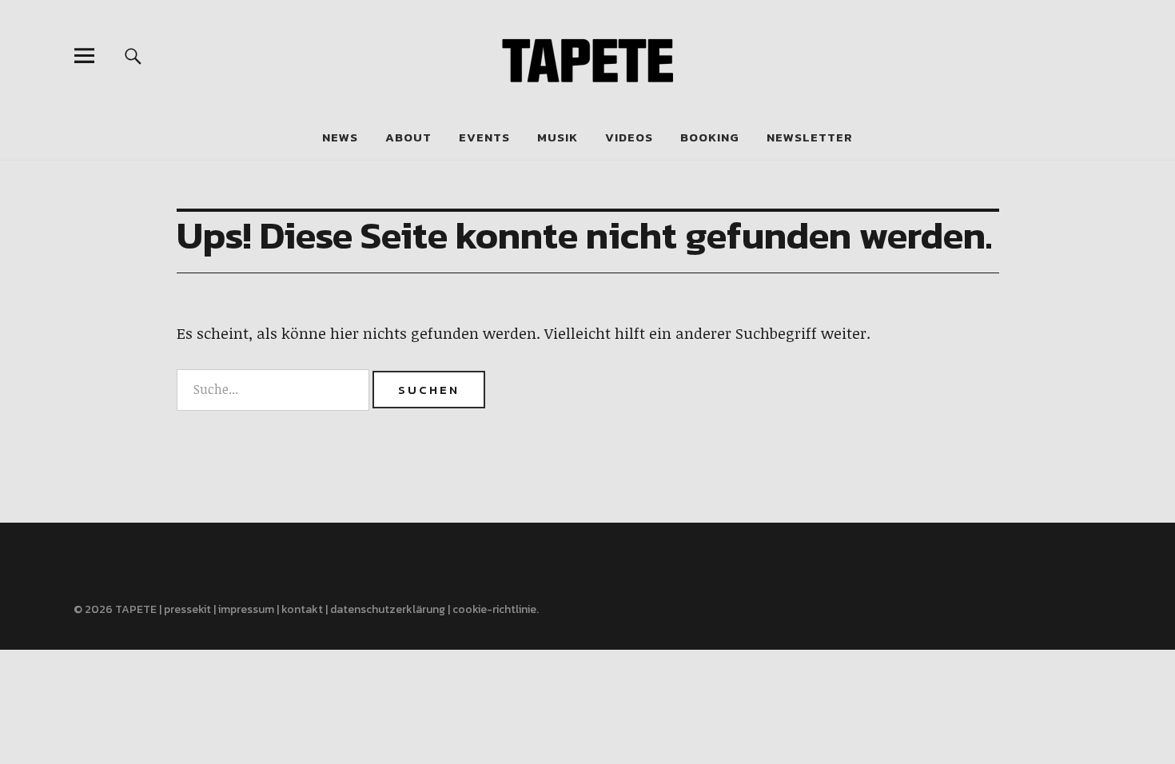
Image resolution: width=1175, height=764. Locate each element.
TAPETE (136, 609)
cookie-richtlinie (494, 609)
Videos (629, 137)
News (340, 137)
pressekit (187, 609)
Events (484, 137)
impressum (246, 609)
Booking (709, 137)
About (408, 137)
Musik (557, 137)
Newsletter (810, 137)
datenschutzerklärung (387, 609)
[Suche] (133, 55)
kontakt (302, 609)
